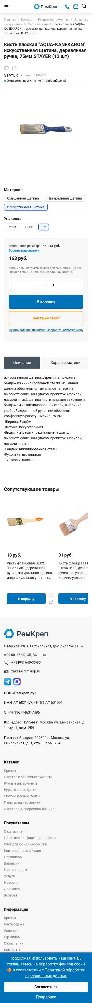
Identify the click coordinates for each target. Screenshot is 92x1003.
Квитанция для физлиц (22, 851)
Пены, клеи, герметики (22, 802)
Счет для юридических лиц (25, 844)
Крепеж (10, 771)
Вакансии (12, 863)
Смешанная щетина (23, 198)
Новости (11, 882)
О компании (13, 943)
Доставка (12, 889)
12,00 (29, 227)
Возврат (10, 895)
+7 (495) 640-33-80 (26, 662)
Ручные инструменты (21, 783)
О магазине (13, 831)
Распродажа (14, 924)
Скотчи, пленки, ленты (22, 796)
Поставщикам (15, 870)
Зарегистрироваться (24, 250)
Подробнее (46, 997)
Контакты (12, 950)
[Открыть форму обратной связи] (75, 6)
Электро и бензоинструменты (28, 777)
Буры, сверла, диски (20, 790)
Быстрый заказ (46, 318)
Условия (11, 931)
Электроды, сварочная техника (29, 809)
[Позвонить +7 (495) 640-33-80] (67, 6)
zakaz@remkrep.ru (25, 671)
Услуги (9, 876)
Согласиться (46, 987)
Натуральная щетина (64, 198)
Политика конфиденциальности (30, 838)
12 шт (11, 227)
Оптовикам (13, 857)
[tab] (22, 363)
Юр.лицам (12, 937)
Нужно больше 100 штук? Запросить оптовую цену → (46, 332)
